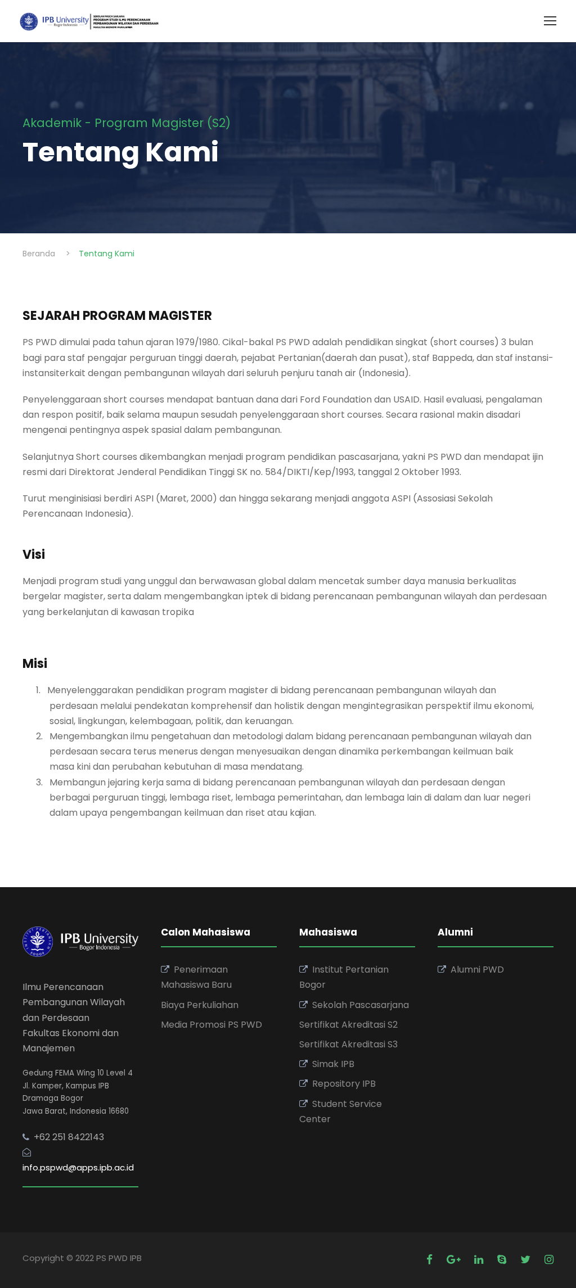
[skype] (503, 1259)
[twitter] (526, 1259)
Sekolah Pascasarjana (360, 1004)
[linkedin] (480, 1259)
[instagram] (549, 1259)
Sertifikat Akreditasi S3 (348, 1044)
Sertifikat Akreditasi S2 (348, 1024)
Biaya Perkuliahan (199, 1004)
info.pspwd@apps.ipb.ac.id (78, 1167)
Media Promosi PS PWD (211, 1024)
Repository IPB (344, 1083)
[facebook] (430, 1259)
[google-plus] (455, 1259)
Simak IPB (333, 1063)
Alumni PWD (477, 969)
